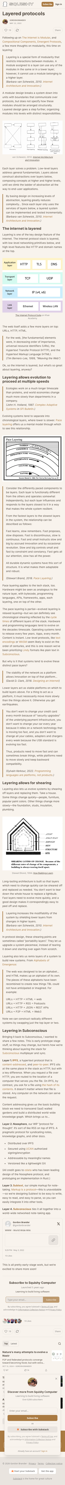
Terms (41, 1463)
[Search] (60, 1344)
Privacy (32, 1463)
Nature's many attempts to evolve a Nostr (25, 1354)
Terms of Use (47, 1436)
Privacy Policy (32, 1442)
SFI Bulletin (27, 408)
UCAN (30, 1148)
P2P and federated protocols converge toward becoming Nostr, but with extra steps (22, 1361)
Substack (17, 1478)
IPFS (15, 1060)
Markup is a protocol (23, 1189)
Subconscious (10, 654)
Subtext (18, 1185)
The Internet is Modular (36, 37)
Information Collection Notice (38, 1439)
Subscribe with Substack (35, 1429)
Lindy (26, 650)
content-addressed (14, 1064)
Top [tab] (6, 1343)
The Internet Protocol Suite (28, 315)
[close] (56, 1378)
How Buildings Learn (43, 873)
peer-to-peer (40, 1064)
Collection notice (54, 1463)
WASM (23, 641)
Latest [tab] (14, 1343)
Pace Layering (42, 578)
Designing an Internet (46, 680)
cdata (28, 1170)
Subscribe (47, 4)
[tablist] (10, 1344)
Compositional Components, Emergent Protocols (31, 41)
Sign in (58, 4)
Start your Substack (24, 1471)
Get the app (47, 1471)
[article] (32, 1361)
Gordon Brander (18, 20)
